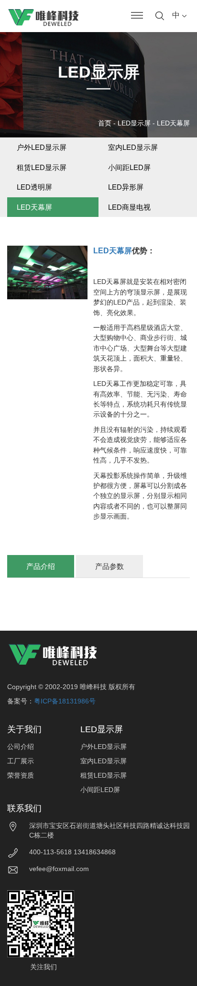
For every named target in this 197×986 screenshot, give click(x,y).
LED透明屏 (34, 187)
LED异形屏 (125, 187)
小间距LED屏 (129, 167)
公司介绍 (20, 746)
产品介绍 (40, 566)
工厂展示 (20, 761)
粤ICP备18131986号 (65, 701)
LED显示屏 (134, 123)
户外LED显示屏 (41, 147)
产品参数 (109, 566)
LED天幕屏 (173, 123)
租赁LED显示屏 (41, 167)
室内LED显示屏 (133, 147)
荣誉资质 (20, 775)
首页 (104, 123)
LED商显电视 (129, 207)
